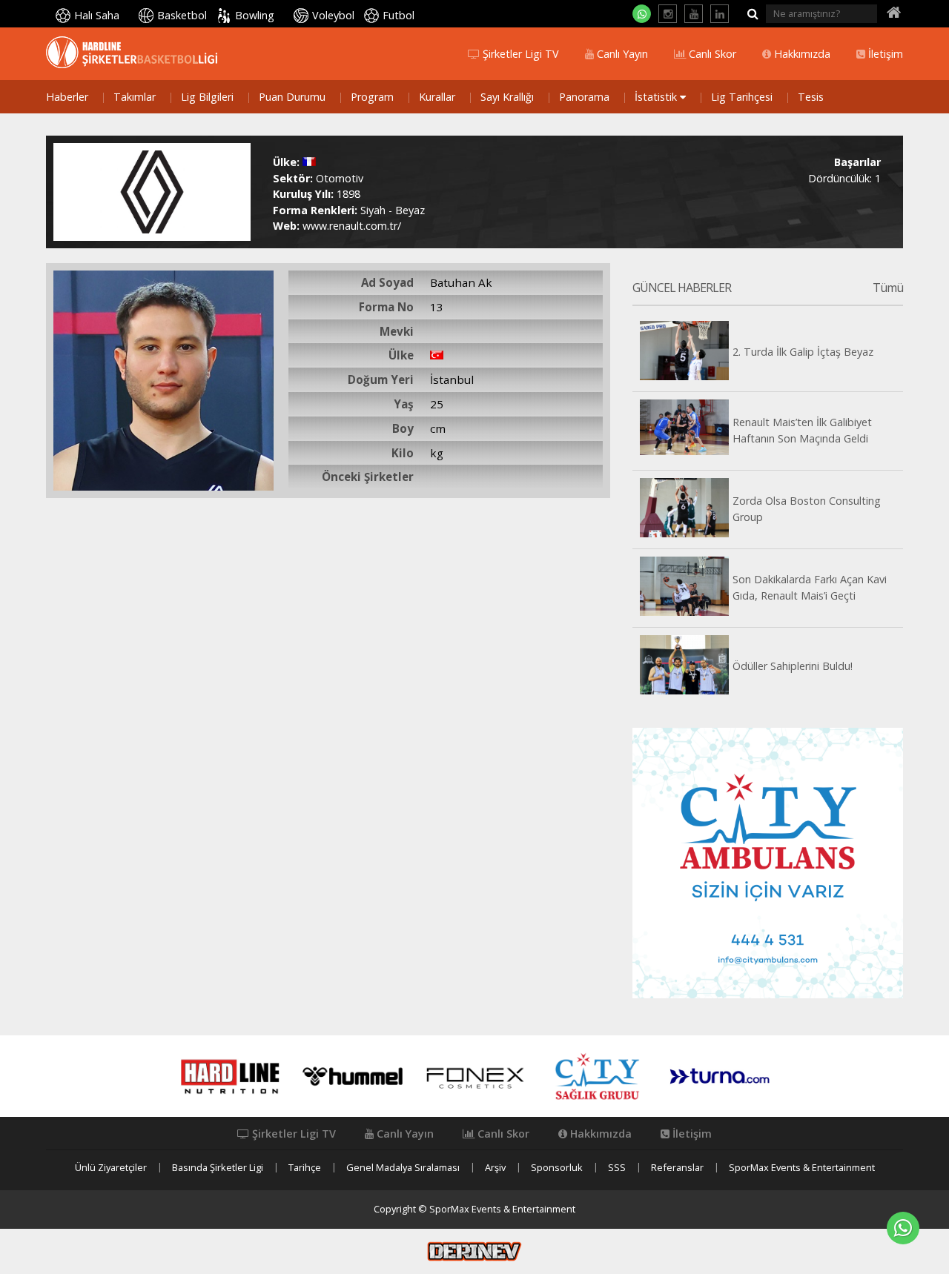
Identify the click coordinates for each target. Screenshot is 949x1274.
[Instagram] (667, 13)
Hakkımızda (800, 54)
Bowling (254, 15)
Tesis (811, 97)
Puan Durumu (292, 97)
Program (372, 97)
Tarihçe (304, 1167)
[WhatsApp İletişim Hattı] (641, 13)
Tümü (888, 288)
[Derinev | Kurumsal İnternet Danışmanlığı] (474, 1250)
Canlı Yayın (621, 54)
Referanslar (677, 1167)
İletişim (884, 54)
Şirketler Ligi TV (519, 54)
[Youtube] (693, 13)
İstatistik (657, 97)
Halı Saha (96, 15)
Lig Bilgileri (207, 97)
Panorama (584, 97)
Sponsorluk (557, 1167)
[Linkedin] (719, 13)
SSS (617, 1167)
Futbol (398, 15)
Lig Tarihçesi (742, 97)
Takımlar (134, 97)
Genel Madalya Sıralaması (403, 1167)
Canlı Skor (711, 54)
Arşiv (495, 1167)
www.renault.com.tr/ (351, 226)
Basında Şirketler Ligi (217, 1167)
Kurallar (437, 97)
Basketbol (182, 15)
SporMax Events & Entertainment (802, 1167)
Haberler (67, 97)
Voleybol (333, 15)
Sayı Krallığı (507, 97)
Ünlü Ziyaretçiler (111, 1167)
